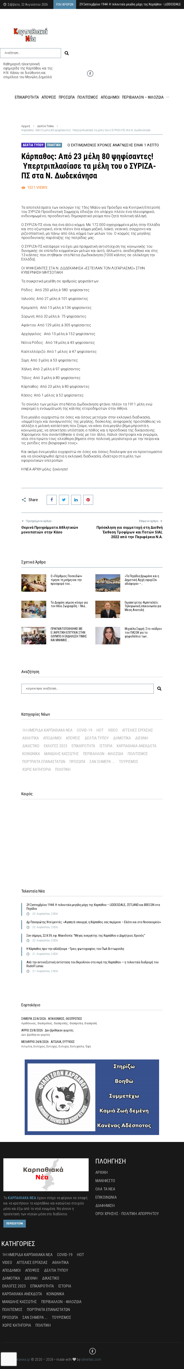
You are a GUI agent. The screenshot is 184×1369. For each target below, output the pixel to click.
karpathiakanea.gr (16, 1359)
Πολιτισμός (138, 753)
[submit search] (66, 53)
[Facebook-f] (90, 73)
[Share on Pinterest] (88, 500)
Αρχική (25, 126)
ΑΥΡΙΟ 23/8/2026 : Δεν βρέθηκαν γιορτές (47, 1030)
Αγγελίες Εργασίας (137, 730)
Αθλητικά (30, 738)
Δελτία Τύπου (45, 126)
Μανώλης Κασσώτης (61, 753)
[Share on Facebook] (52, 500)
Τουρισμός (128, 761)
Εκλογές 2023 (55, 745)
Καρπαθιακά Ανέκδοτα (136, 745)
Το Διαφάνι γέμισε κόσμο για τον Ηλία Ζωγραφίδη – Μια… (69, 604)
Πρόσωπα (77, 761)
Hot (99, 730)
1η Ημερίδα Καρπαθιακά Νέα (47, 730)
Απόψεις (73, 738)
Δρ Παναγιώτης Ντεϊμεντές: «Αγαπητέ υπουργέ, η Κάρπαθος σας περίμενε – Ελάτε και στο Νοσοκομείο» (93, 922)
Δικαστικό (30, 745)
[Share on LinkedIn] (76, 500)
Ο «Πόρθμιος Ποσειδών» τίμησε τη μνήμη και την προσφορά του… (66, 579)
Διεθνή (141, 738)
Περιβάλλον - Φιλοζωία (103, 753)
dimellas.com (91, 1359)
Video (113, 730)
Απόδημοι (52, 738)
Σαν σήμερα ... (102, 761)
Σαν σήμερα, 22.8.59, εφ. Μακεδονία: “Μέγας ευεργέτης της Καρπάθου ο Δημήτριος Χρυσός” (85, 935)
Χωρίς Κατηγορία (36, 769)
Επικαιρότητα (83, 745)
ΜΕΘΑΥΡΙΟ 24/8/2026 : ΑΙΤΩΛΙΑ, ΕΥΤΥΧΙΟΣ (48, 1042)
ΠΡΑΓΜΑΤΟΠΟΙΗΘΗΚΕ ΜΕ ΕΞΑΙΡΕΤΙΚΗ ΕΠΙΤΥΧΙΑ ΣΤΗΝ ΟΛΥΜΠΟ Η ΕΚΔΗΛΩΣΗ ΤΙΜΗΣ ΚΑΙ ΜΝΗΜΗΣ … (69, 634)
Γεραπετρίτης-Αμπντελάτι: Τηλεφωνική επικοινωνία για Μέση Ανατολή (143, 606)
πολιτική (54, 145)
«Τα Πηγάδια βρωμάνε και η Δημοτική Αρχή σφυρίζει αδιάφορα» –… (142, 579)
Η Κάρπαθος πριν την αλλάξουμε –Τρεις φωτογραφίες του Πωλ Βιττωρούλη (75, 949)
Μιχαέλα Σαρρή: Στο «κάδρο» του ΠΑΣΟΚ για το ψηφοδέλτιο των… (143, 632)
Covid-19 (84, 730)
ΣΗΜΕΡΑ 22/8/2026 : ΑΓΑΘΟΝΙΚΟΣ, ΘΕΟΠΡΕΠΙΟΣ (51, 1018)
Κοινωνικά (31, 753)
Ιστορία (106, 745)
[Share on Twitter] (64, 500)
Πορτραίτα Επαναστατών (43, 761)
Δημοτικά (122, 738)
